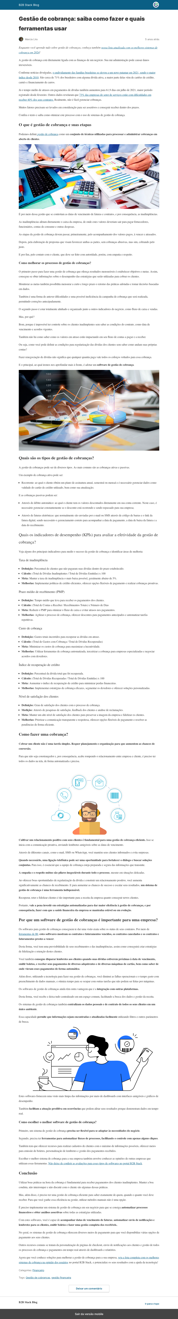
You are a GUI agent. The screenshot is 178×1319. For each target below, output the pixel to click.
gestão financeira (61, 1277)
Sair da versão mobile (89, 1314)
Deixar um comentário (89, 1288)
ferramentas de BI (28, 934)
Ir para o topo (152, 1303)
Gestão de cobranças (38, 1277)
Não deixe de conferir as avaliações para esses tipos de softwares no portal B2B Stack (95, 1163)
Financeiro (38, 1270)
